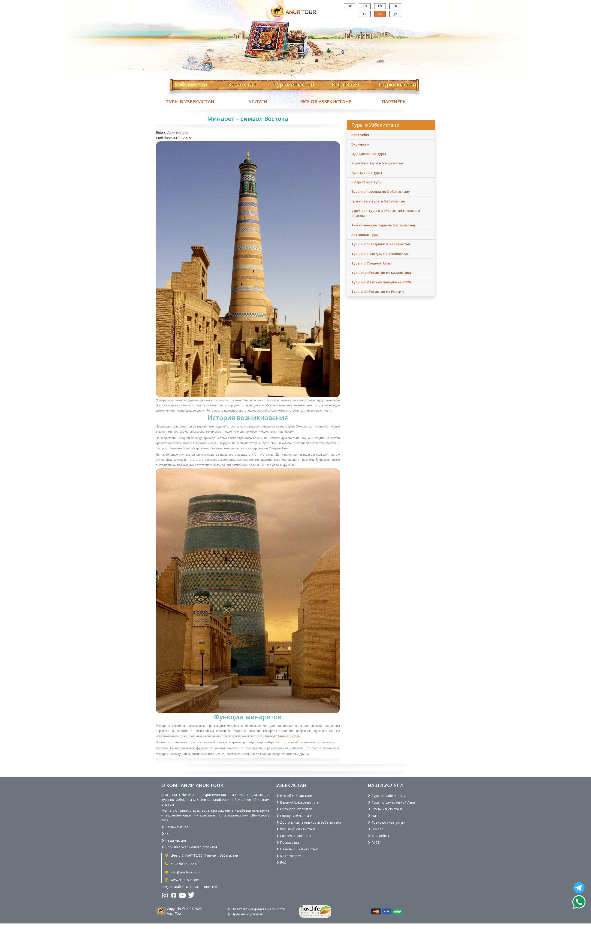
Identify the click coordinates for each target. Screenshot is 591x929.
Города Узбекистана (296, 815)
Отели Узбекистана (387, 809)
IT (364, 13)
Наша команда (176, 827)
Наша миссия (175, 840)
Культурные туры (366, 172)
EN (365, 6)
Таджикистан (397, 83)
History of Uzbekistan (295, 809)
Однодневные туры (368, 153)
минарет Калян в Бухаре (282, 736)
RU (380, 14)
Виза (375, 815)
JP (395, 13)
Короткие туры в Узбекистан (377, 163)
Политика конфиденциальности (257, 909)
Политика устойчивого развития (190, 847)
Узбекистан (191, 83)
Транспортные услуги (388, 822)
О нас (169, 833)
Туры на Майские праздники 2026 (381, 282)
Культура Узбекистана (297, 829)
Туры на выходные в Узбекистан (380, 253)
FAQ (282, 862)
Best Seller (360, 134)
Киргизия (345, 83)
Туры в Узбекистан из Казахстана (381, 272)
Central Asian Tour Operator (295, 4)
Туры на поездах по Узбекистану (380, 191)
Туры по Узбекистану (388, 795)
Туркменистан (293, 83)
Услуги (258, 101)
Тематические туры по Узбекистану (383, 225)
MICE (375, 842)
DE (349, 6)
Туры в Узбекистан (190, 101)
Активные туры (365, 234)
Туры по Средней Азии (371, 263)
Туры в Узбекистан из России (377, 291)
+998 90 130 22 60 (184, 863)
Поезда (377, 829)
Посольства (289, 842)
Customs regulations (295, 836)
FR (395, 6)
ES (380, 6)
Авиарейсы (380, 836)
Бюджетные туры (366, 182)
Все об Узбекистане (326, 101)
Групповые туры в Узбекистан (378, 201)
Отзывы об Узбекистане (299, 849)
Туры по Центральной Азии (393, 802)
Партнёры (394, 101)
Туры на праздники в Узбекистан (380, 244)
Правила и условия (246, 914)
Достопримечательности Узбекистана (310, 822)
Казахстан (242, 83)
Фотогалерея (290, 856)
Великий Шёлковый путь (299, 802)
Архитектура (178, 132)
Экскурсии (360, 144)
